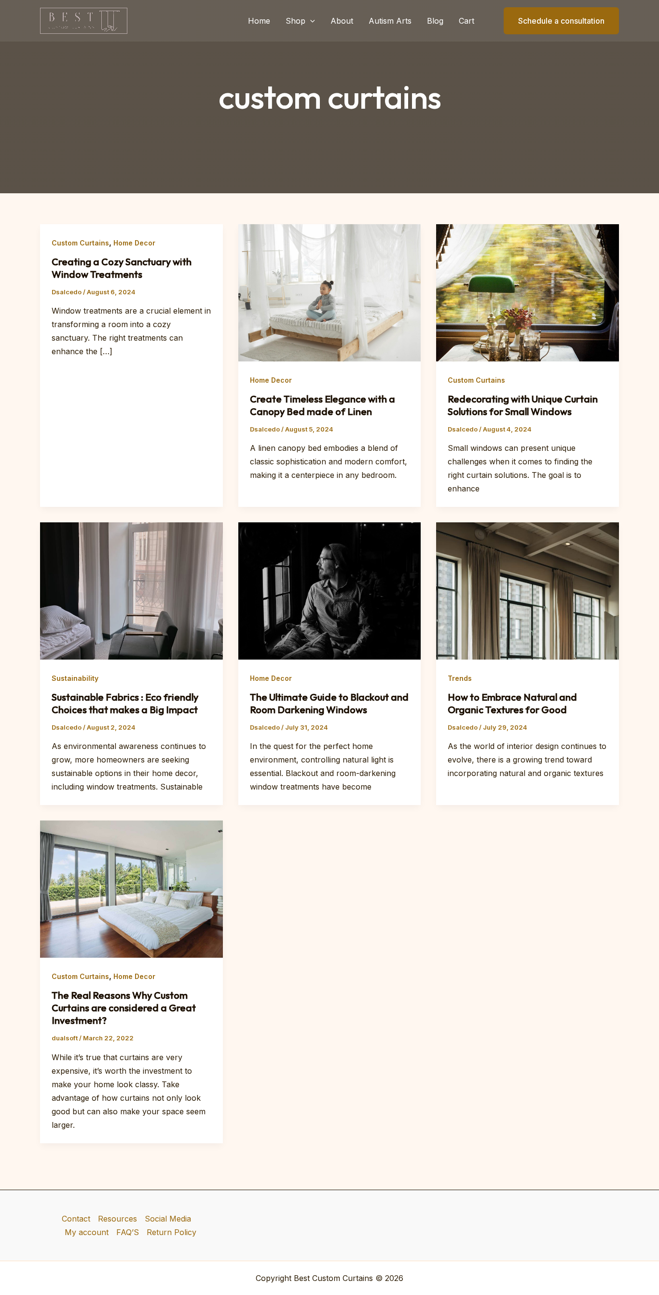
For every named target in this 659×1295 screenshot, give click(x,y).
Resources (117, 1218)
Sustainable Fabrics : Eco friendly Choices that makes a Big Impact (125, 703)
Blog (435, 21)
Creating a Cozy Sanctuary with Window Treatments (122, 268)
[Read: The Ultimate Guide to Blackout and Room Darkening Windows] (329, 590)
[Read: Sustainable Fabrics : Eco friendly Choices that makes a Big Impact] (131, 590)
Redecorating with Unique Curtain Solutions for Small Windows (523, 405)
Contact (76, 1218)
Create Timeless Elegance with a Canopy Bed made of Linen (322, 405)
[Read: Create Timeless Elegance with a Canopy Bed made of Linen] (329, 292)
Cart (466, 21)
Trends (460, 678)
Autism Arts (390, 21)
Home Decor (134, 243)
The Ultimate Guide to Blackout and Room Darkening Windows (329, 703)
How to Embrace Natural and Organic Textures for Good (512, 703)
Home (259, 21)
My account (87, 1232)
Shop (295, 21)
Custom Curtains (80, 243)
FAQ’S (127, 1232)
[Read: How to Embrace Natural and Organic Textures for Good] (527, 590)
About (341, 21)
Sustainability (75, 678)
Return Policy (171, 1232)
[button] (310, 21)
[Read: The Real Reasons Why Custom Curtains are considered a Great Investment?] (131, 888)
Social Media (168, 1218)
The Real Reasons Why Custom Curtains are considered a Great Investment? (124, 1007)
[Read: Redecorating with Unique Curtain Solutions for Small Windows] (527, 292)
